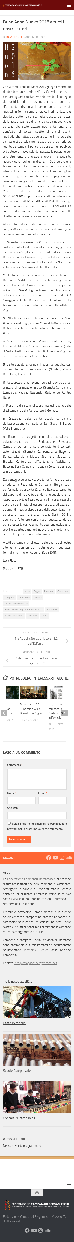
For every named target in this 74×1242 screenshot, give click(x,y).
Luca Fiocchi (14, 36)
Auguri (37, 591)
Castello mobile (14, 1023)
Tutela (44, 615)
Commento (15, 765)
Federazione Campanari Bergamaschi (24, 609)
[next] (64, 713)
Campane (9, 597)
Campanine (24, 597)
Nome (11, 793)
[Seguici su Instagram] (61, 857)
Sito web (12, 808)
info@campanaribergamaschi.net (35, 963)
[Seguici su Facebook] (48, 857)
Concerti (38, 597)
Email (42, 793)
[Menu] (69, 5)
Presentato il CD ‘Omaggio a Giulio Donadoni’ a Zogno (31, 709)
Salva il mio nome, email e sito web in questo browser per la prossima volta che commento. (37, 826)
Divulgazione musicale (16, 603)
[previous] (4, 713)
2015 (27, 591)
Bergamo (48, 591)
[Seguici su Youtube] (55, 857)
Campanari (62, 591)
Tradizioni (32, 615)
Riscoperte (51, 609)
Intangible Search (36, 950)
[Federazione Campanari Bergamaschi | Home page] (29, 5)
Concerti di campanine (19, 1118)
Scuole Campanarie (17, 1070)
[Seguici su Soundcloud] (68, 857)
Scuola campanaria (14, 615)
